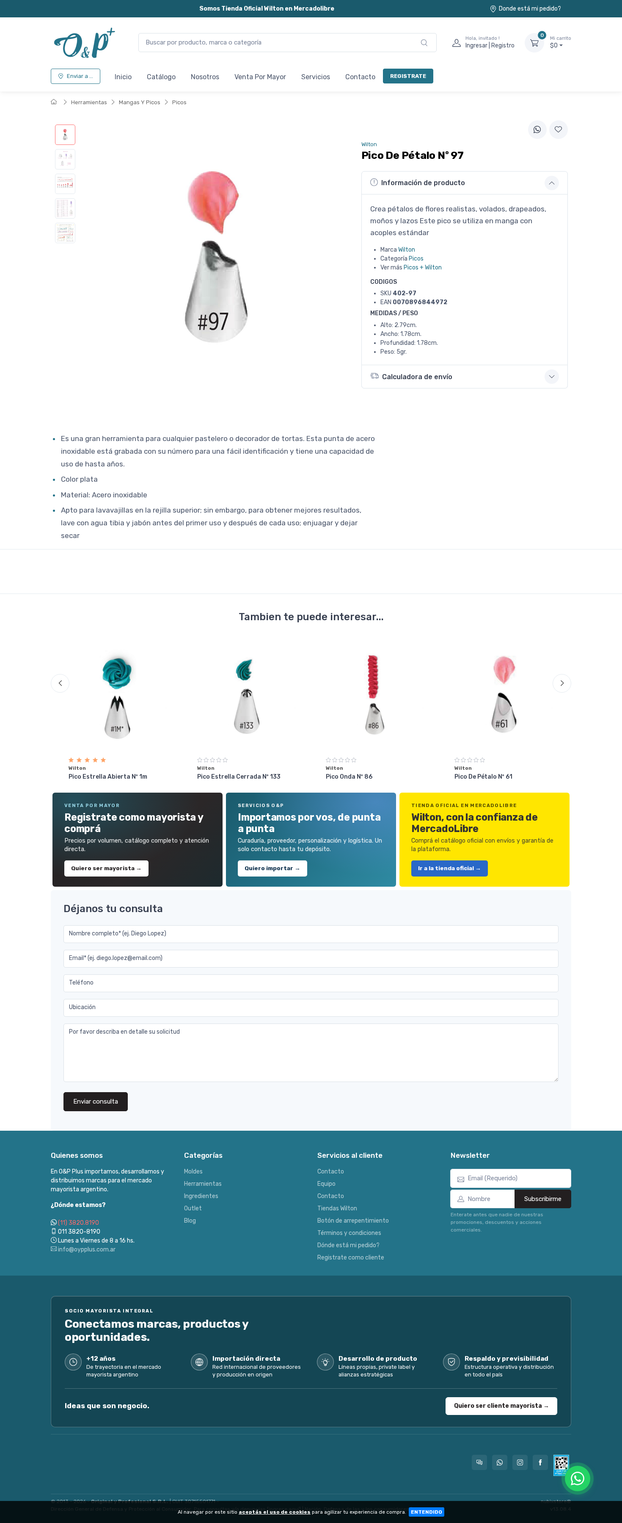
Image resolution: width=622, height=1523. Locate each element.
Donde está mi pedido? (530, 8)
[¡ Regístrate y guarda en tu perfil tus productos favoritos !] (558, 129)
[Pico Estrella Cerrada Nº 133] (247, 694)
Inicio (123, 77)
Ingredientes (201, 1196)
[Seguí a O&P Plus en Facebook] (540, 1462)
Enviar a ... (80, 76)
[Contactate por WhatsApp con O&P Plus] (499, 1462)
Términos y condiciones (349, 1233)
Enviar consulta (95, 1101)
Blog (190, 1220)
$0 (560, 43)
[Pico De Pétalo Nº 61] (504, 694)
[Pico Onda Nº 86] (375, 694)
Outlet (193, 1208)
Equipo (326, 1183)
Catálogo (161, 77)
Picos (179, 102)
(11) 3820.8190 (78, 1222)
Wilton (406, 249)
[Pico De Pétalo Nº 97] (65, 135)
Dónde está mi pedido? (348, 1245)
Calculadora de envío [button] (417, 377)
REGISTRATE (408, 76)
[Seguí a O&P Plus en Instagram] (520, 1462)
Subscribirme (542, 1199)
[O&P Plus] (86, 42)
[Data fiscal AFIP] (561, 1465)
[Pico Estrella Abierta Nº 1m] (118, 694)
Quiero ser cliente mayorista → (501, 1405)
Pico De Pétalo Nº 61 (483, 776)
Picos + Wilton (423, 267)
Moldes (193, 1171)
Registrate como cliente (350, 1257)
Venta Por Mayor (260, 77)
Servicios (315, 77)
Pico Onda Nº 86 (349, 776)
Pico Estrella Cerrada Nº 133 (239, 776)
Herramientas (89, 102)
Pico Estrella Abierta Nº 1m (108, 776)
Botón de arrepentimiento (353, 1220)
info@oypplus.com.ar (86, 1249)
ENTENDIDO (426, 1512)
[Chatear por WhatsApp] (577, 1478)
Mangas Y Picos (139, 102)
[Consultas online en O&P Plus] (479, 1462)
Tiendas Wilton (337, 1208)
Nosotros (205, 77)
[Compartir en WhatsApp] (537, 129)
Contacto (360, 77)
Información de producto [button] (423, 183)
